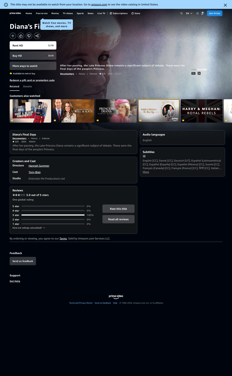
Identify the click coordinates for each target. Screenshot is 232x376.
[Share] (37, 36)
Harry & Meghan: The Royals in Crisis (30, 111)
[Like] (21, 36)
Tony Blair (202, 69)
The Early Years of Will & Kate (73, 111)
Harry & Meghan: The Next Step (159, 111)
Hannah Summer (39, 165)
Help (115, 303)
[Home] (15, 13)
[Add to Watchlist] (13, 36)
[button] (28, 228)
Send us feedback (103, 303)
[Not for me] (29, 36)
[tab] (14, 86)
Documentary (67, 73)
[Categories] (197, 13)
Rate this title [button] (118, 208)
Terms (63, 238)
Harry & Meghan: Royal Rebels (201, 111)
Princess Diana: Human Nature (116, 111)
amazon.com (99, 4)
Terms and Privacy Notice (81, 303)
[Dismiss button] (225, 5)
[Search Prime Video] (181, 13)
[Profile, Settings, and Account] (202, 13)
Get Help (15, 281)
